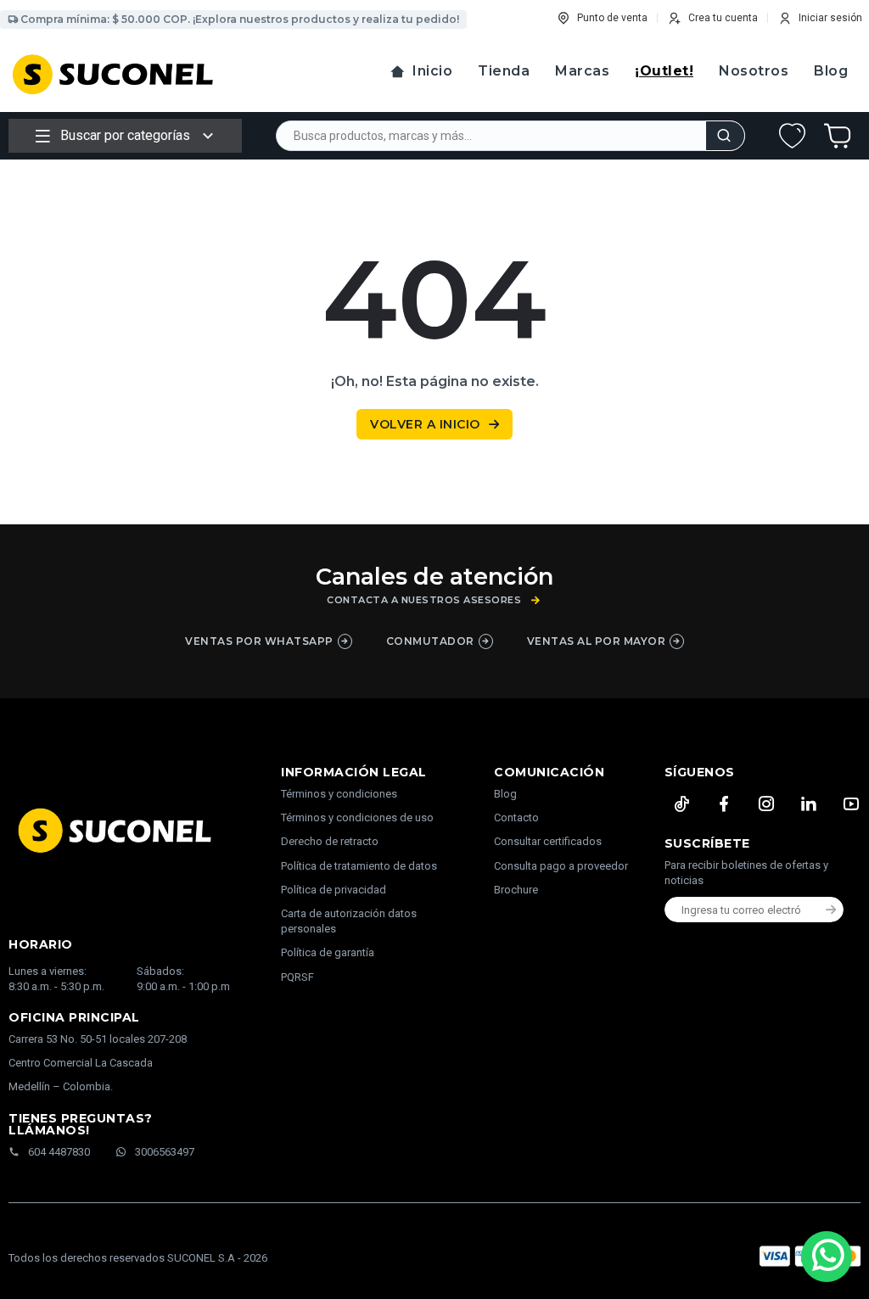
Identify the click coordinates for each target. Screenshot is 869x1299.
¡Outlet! (664, 71)
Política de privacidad (333, 889)
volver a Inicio (425, 424)
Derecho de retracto (329, 841)
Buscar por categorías (125, 135)
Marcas (582, 71)
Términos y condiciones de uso (357, 817)
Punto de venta (612, 18)
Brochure (516, 889)
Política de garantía (327, 952)
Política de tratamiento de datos (359, 865)
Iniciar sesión (830, 18)
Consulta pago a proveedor (561, 865)
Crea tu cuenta (723, 18)
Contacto (516, 817)
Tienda (504, 71)
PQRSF (297, 977)
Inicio (432, 71)
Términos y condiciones (339, 793)
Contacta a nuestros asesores (424, 600)
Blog (831, 71)
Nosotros (753, 71)
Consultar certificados (548, 841)
